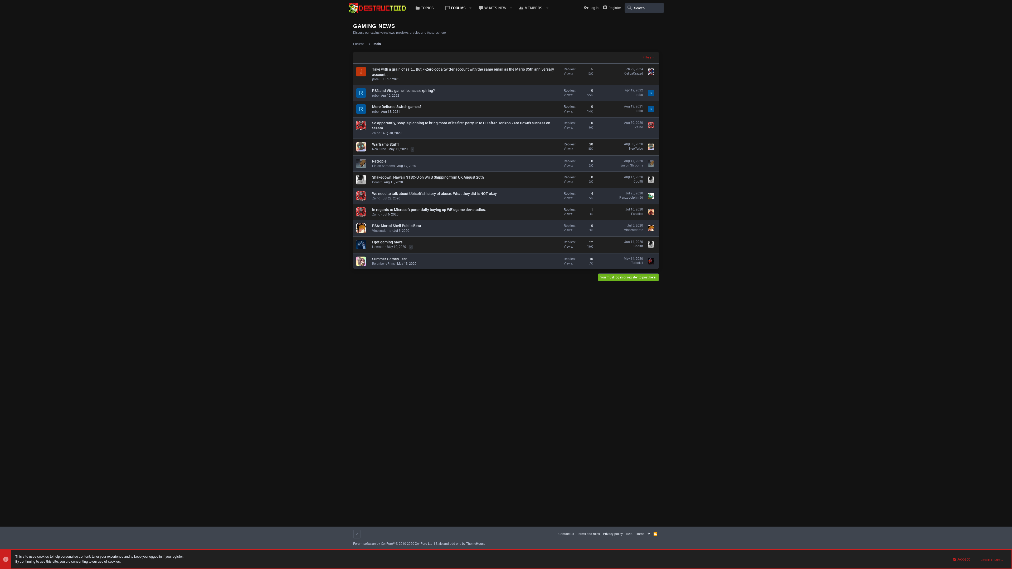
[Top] (649, 534)
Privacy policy (613, 534)
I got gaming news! (387, 242)
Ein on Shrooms (383, 166)
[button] (426, 7)
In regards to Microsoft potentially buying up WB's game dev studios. (429, 210)
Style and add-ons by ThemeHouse (460, 544)
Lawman (378, 247)
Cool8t (377, 182)
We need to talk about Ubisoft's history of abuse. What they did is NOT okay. (435, 194)
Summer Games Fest (389, 259)
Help (629, 534)
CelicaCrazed (633, 73)
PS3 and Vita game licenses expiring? (403, 91)
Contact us (566, 534)
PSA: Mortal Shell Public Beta (396, 226)
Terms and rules (588, 534)
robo (375, 95)
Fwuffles (637, 214)
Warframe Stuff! (385, 144)
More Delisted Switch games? (396, 107)
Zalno (376, 133)
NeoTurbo (379, 149)
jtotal (376, 79)
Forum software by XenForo (393, 544)
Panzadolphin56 (631, 197)
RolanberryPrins (383, 264)
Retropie (379, 161)
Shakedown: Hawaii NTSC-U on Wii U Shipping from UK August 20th (428, 177)
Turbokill (637, 263)
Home (640, 534)
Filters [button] (647, 57)
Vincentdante (381, 231)
